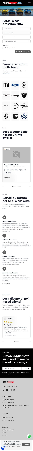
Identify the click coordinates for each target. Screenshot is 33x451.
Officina (4, 432)
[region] (16, 167)
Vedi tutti (5, 284)
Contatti (4, 435)
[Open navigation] (29, 3)
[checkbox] (3, 48)
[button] (3, 447)
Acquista (5, 427)
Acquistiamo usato (8, 430)
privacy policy (8, 373)
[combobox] (16, 28)
